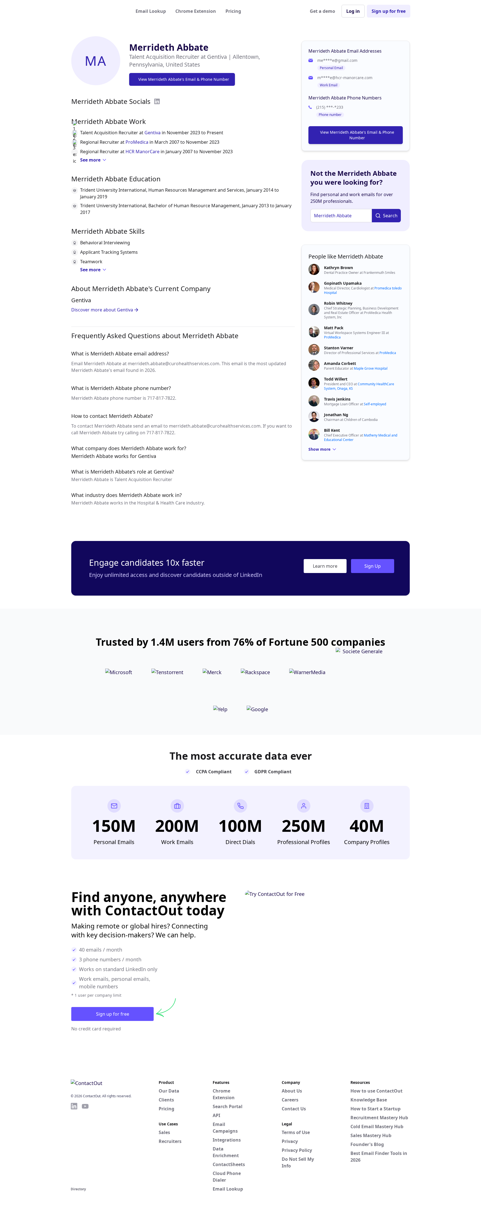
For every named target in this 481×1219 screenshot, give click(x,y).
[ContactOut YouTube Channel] (85, 1144)
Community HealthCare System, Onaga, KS (359, 386)
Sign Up (372, 566)
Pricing (233, 11)
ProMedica (137, 142)
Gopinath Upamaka (343, 283)
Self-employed (375, 404)
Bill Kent (332, 430)
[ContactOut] (98, 11)
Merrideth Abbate (168, 47)
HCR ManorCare (142, 151)
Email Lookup (151, 11)
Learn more (325, 566)
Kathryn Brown (338, 267)
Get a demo (322, 11)
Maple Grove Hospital (370, 368)
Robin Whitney (338, 303)
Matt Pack (333, 327)
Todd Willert (335, 379)
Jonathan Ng (336, 414)
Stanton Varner (338, 347)
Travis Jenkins (337, 399)
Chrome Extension (195, 11)
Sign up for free (389, 11)
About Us (292, 1091)
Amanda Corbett (340, 363)
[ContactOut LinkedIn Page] (74, 1144)
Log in (353, 11)
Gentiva (152, 133)
